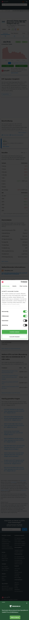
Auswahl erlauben (14, 336)
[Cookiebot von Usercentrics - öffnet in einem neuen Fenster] (20, 282)
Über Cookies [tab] (23, 286)
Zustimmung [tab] (5, 286)
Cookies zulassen (14, 332)
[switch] (25, 316)
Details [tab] (14, 286)
